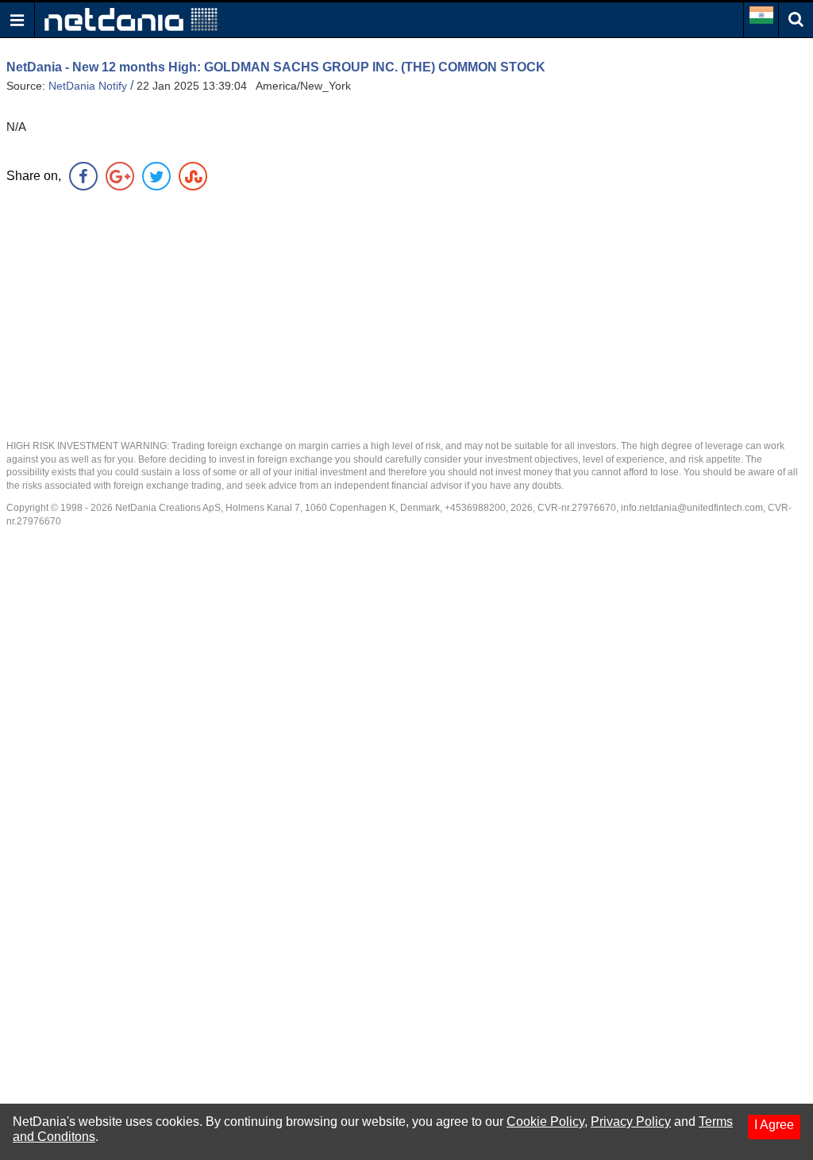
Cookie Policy (545, 1121)
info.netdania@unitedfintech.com (692, 507)
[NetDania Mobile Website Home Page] (131, 18)
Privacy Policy (631, 1121)
